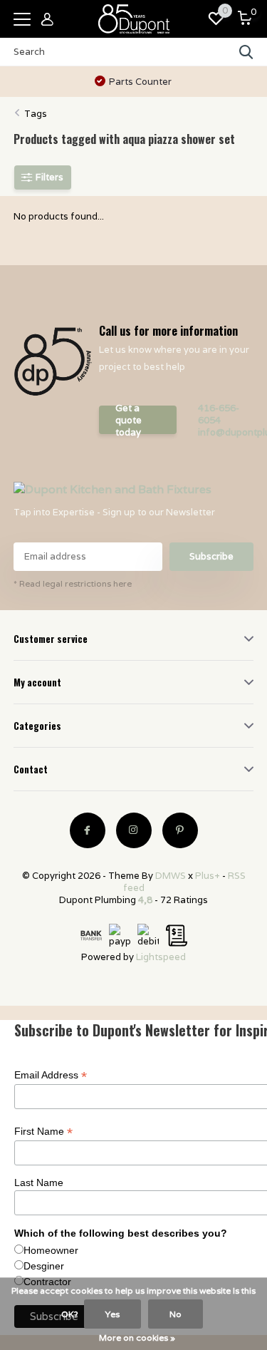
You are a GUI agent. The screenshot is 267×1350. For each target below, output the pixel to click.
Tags (35, 114)
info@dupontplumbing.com (226, 432)
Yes (112, 1314)
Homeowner (50, 1250)
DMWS (170, 876)
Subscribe (211, 556)
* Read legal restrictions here (73, 583)
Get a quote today (128, 420)
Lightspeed (161, 957)
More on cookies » (137, 1337)
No (175, 1314)
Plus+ (207, 876)
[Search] (246, 52)
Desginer (43, 1266)
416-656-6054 (218, 414)
